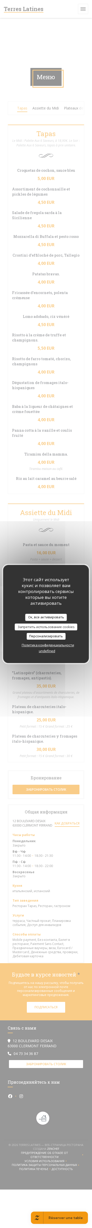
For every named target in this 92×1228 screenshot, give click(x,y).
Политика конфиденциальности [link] (48, 645)
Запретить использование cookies (46, 627)
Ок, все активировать (46, 617)
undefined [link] (47, 651)
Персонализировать (46, 636)
